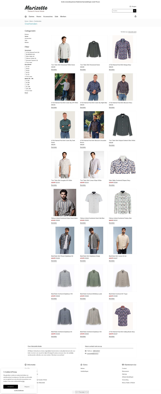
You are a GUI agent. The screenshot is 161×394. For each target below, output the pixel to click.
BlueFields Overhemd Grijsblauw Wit (62, 294)
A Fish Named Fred (32, 52)
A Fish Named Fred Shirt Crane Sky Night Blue (93, 102)
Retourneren (125, 371)
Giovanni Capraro (32, 60)
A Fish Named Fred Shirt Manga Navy (120, 65)
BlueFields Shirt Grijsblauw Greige (90, 256)
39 (27, 70)
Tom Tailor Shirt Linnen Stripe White (90, 180)
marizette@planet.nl (92, 353)
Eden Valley (30, 56)
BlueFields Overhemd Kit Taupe (118, 294)
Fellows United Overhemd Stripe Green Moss (64, 218)
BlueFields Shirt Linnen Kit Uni (117, 256)
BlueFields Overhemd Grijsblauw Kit (61, 332)
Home (26, 21)
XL (28, 86)
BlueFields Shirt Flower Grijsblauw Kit (62, 256)
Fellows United (31, 58)
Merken (63, 16)
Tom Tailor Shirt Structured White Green (63, 65)
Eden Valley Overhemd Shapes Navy (119, 180)
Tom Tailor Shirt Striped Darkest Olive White (122, 140)
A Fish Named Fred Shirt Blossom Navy (120, 102)
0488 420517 (96, 351)
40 (27, 72)
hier (23, 381)
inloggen (133, 6)
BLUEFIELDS (30, 54)
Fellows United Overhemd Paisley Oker (120, 218)
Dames (31, 16)
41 (27, 74)
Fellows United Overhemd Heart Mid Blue (92, 218)
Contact (124, 368)
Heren (38, 16)
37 (27, 66)
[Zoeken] (134, 10)
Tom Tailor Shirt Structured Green (90, 65)
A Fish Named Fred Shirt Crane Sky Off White (64, 102)
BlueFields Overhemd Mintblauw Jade (91, 294)
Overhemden (37, 21)
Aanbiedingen (84, 371)
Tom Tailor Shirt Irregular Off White (61, 180)
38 (27, 68)
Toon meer (82, 392)
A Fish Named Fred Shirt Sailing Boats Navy (122, 332)
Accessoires (48, 16)
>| (87, 392)
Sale (56, 16)
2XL (28, 88)
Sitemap (124, 374)
